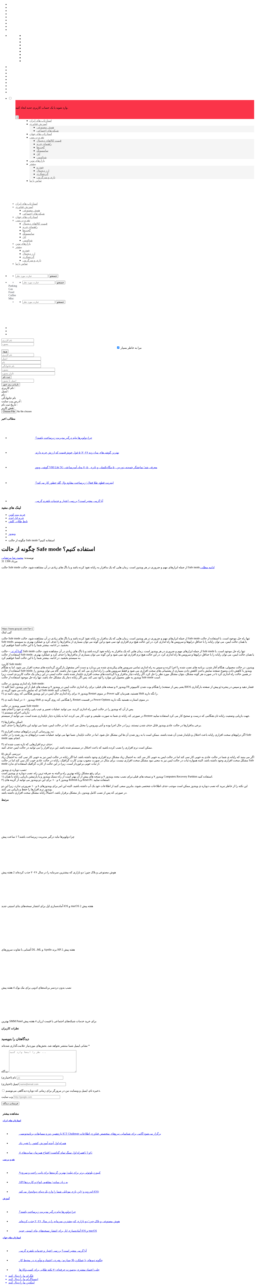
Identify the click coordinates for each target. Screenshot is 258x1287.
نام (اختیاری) (8, 1077)
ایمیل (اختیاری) (10, 1084)
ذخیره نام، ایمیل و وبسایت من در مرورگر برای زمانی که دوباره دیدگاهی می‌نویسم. (53, 1090)
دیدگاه (4, 1071)
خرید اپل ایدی (16, 518)
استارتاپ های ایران (12, 1120)
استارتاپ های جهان (12, 1237)
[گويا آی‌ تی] (42, 209)
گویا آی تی (16, 651)
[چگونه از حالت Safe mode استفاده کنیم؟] (65, 622)
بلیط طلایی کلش (18, 521)
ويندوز (12, 533)
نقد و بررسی (9, 1159)
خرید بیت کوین (16, 514)
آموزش (6, 1198)
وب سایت (7, 1096)
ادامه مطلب (207, 567)
